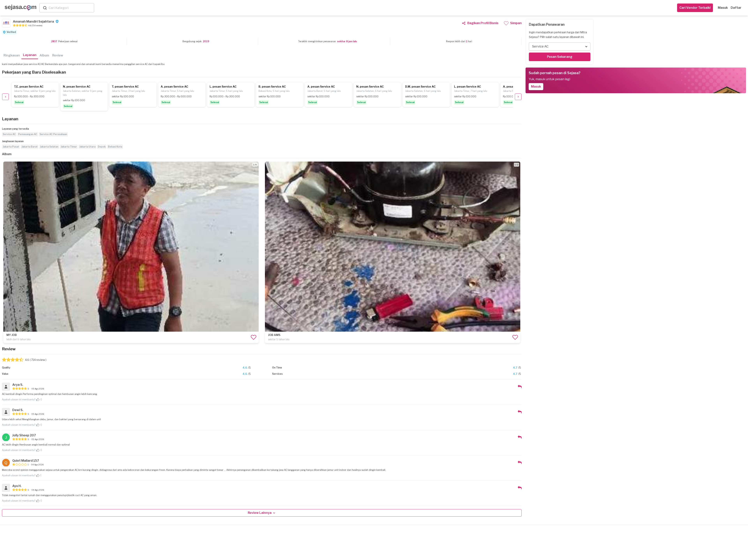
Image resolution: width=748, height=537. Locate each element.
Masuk (723, 8)
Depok (102, 146)
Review (57, 55)
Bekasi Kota (115, 146)
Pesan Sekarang (559, 57)
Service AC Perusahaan (53, 134)
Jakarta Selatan (49, 146)
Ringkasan (12, 55)
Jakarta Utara (87, 146)
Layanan (29, 55)
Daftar (736, 8)
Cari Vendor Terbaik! (695, 8)
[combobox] (70, 8)
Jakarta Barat (29, 146)
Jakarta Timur (69, 146)
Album (44, 55)
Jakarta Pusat (11, 146)
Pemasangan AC (27, 134)
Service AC (9, 134)
